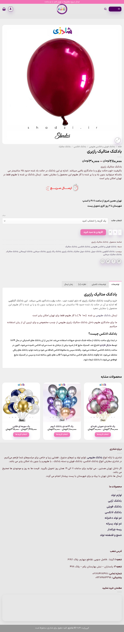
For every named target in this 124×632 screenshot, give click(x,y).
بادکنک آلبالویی (109, 251)
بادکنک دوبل (96, 251)
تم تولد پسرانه (114, 524)
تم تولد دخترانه (113, 518)
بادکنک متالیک (65, 146)
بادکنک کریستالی (26, 251)
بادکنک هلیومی (103, 315)
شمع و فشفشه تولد (111, 535)
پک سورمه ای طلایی (21, 426)
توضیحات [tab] (115, 284)
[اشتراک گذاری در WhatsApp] (118, 261)
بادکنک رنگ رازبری (54, 251)
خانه (120, 146)
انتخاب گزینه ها (103, 434)
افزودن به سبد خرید (93, 232)
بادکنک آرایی (115, 501)
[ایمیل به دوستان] (102, 261)
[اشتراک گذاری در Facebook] (113, 261)
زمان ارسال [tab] (68, 284)
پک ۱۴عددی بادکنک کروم (62, 426)
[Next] (2, 412)
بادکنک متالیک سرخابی (112, 254)
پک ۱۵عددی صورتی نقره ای (103, 426)
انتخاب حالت (116, 221)
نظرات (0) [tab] (82, 284)
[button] (115, 9)
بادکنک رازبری (67, 251)
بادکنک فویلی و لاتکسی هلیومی (102, 146)
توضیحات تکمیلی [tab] (99, 284)
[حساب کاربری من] (10, 9)
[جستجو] (105, 9)
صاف (3, 216)
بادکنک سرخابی (40, 251)
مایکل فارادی (105, 345)
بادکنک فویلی (114, 507)
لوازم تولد (116, 495)
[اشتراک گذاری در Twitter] (108, 261)
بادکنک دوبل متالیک (82, 251)
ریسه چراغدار (115, 529)
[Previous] (121, 412)
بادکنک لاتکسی (80, 146)
